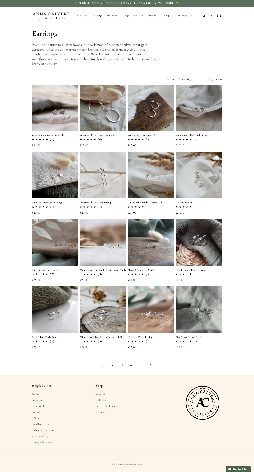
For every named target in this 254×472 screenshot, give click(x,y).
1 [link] (104, 365)
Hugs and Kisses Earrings (140, 337)
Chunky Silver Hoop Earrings (191, 270)
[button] (166, 15)
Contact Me (239, 468)
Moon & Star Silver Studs (141, 270)
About (35, 393)
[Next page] (150, 364)
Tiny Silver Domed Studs (189, 337)
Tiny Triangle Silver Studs (45, 270)
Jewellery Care (40, 424)
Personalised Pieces (107, 406)
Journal (36, 412)
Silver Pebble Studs (185, 202)
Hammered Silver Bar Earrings (96, 202)
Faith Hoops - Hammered (141, 135)
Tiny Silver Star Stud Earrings (47, 202)
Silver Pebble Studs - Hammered (145, 202)
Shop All (100, 393)
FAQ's (35, 418)
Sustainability (39, 406)
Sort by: (170, 79)
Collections (102, 400)
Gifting (100, 412)
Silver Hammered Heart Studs (48, 135)
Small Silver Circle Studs (44, 337)
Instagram (37, 400)
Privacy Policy (40, 436)
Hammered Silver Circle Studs (191, 135)
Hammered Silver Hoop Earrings (97, 135)
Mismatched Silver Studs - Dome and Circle (103, 337)
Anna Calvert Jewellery (131, 464)
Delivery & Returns (43, 430)
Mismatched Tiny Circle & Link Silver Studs (103, 270)
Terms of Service (42, 442)
